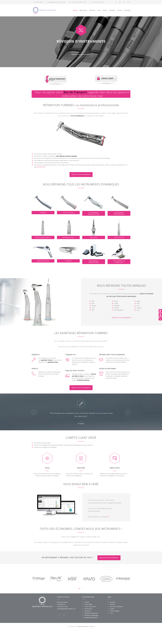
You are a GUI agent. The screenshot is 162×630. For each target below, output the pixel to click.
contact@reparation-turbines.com (57, 2)
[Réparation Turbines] (47, 10)
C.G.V (111, 613)
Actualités (127, 10)
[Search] (128, 2)
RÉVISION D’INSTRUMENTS (81, 40)
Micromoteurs (88, 609)
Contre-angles (88, 604)
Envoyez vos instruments (98, 2)
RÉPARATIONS (41, 167)
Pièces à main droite (90, 606)
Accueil (75, 10)
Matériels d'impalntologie (91, 615)
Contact (119, 10)
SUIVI (107, 517)
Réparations (83, 10)
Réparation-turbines (83, 626)
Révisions (92, 10)
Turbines (87, 602)
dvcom (92, 626)
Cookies (112, 609)
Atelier (105, 10)
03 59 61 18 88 (39, 2)
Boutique (112, 10)
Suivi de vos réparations (116, 606)
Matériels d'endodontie (91, 617)
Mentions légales (114, 611)
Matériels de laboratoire (91, 613)
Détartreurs (88, 611)
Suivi (99, 10)
